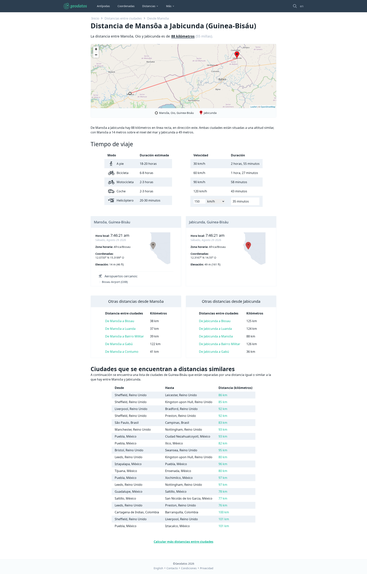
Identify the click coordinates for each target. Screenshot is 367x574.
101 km (223, 519)
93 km (222, 429)
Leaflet (253, 106)
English (158, 568)
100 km (223, 512)
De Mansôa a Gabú (119, 344)
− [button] (96, 54)
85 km (222, 402)
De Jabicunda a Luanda (215, 329)
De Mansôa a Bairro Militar (124, 336)
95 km (222, 450)
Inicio (95, 18)
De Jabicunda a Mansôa (216, 336)
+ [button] (96, 49)
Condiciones (189, 568)
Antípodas (103, 6)
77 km (222, 498)
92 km (222, 409)
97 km (222, 478)
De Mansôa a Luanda (120, 329)
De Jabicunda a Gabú (214, 351)
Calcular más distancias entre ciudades (183, 542)
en (302, 6)
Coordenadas (126, 6)
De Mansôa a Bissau (119, 321)
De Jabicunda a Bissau (215, 321)
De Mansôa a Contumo (121, 351)
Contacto (172, 568)
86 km (222, 395)
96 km (222, 464)
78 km (222, 491)
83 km (222, 422)
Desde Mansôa (158, 18)
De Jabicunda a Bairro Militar (219, 344)
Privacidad (206, 568)
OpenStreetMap (268, 106)
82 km (222, 443)
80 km (222, 457)
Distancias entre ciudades (123, 18)
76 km (222, 505)
